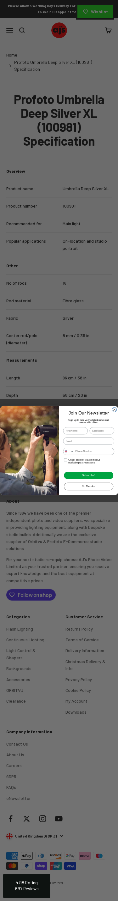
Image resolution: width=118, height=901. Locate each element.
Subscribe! (88, 475)
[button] (26, 886)
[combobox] (68, 451)
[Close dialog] (114, 409)
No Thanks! (88, 486)
